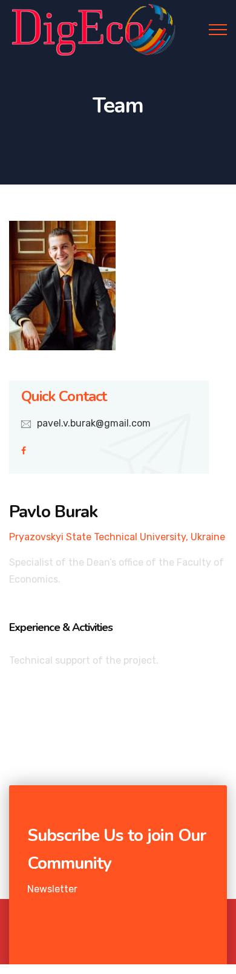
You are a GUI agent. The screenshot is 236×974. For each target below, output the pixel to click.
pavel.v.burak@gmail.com (94, 423)
